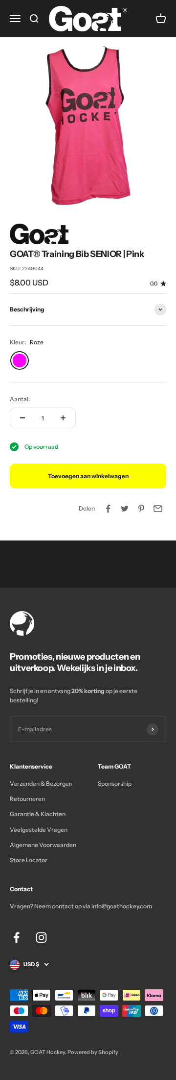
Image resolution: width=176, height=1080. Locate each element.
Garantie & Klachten (38, 814)
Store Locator (28, 860)
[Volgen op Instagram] (41, 937)
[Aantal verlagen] (22, 418)
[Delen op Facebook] (108, 508)
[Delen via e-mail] (158, 508)
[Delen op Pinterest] (141, 508)
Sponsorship (115, 783)
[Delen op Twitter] (124, 508)
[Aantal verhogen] (63, 418)
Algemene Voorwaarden (43, 845)
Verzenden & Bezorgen (41, 783)
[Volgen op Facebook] (16, 937)
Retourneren (27, 798)
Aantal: (20, 399)
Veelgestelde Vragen (38, 829)
